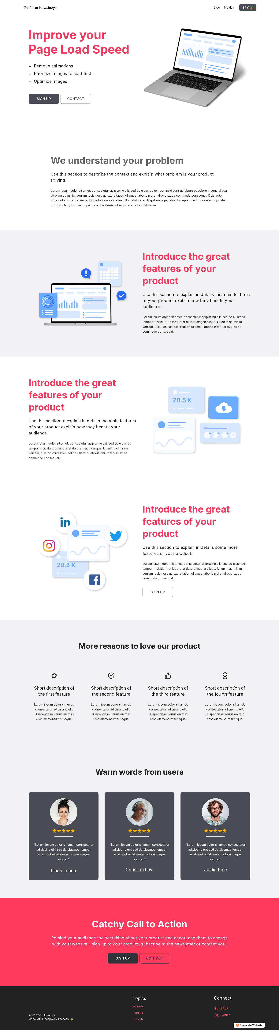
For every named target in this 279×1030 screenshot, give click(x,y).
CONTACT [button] (75, 99)
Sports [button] (139, 1012)
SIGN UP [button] (44, 99)
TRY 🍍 (247, 7)
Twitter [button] (225, 1015)
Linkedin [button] (225, 1008)
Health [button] (139, 1019)
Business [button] (138, 1006)
